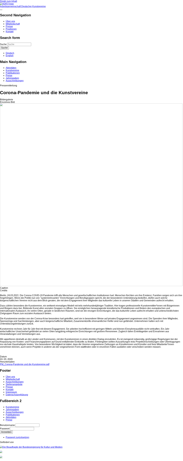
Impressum (11, 392)
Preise (9, 75)
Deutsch (10, 53)
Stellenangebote (14, 384)
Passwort (4, 428)
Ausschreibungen (15, 80)
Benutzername (7, 425)
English (9, 55)
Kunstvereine (12, 70)
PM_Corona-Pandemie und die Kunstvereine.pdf (24, 364)
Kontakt (9, 31)
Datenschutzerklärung (17, 394)
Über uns (10, 21)
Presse (9, 26)
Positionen (11, 29)
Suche (3, 44)
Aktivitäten (11, 68)
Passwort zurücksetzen (17, 437)
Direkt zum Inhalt (8, 1)
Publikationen (13, 73)
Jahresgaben (12, 78)
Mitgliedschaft (13, 24)
